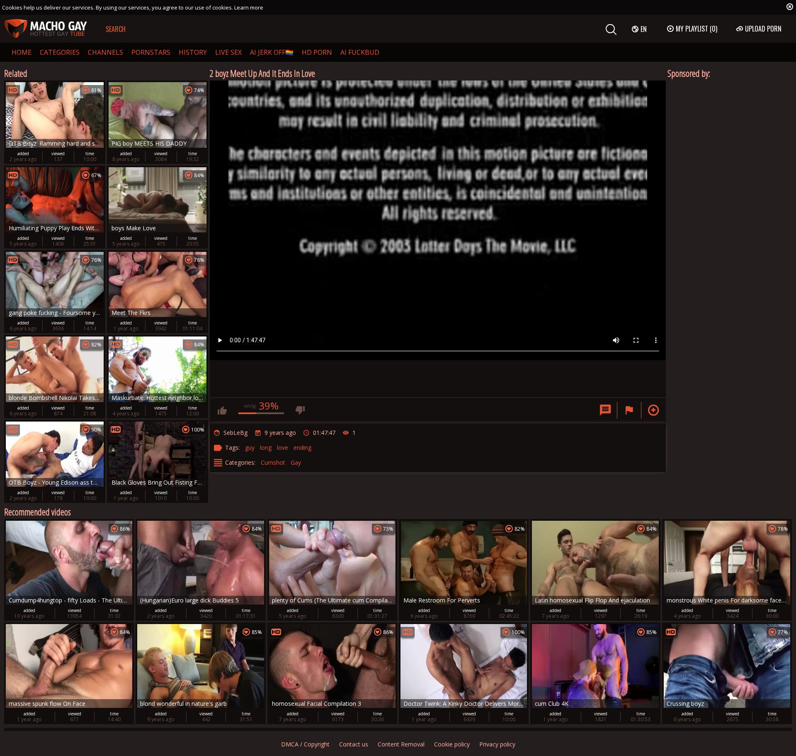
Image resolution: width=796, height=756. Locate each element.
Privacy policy (497, 744)
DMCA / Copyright (305, 744)
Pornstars (150, 52)
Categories (60, 52)
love (282, 447)
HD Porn (317, 52)
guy (250, 447)
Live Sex (228, 52)
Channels (105, 52)
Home (22, 52)
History (193, 52)
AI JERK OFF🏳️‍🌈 (272, 52)
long (266, 447)
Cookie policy (452, 744)
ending (302, 447)
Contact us (353, 744)
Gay (296, 462)
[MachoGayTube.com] (45, 29)
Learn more (248, 7)
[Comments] (605, 410)
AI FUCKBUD (359, 52)
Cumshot (273, 462)
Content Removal (401, 744)
